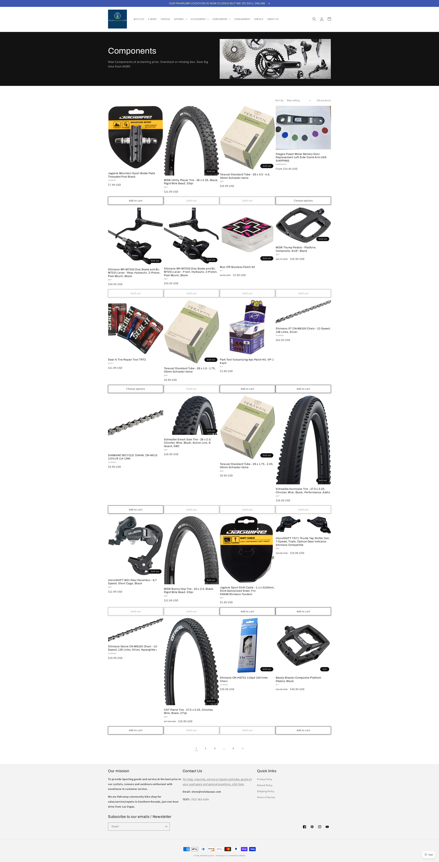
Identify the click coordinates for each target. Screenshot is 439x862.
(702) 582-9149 (200, 799)
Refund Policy (264, 785)
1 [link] (196, 748)
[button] (180, 19)
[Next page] (242, 748)
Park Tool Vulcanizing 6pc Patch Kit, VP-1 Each (247, 361)
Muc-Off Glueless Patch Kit (237, 267)
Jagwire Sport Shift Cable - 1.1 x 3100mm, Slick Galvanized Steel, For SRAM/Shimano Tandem (247, 591)
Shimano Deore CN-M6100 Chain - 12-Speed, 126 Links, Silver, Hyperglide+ (133, 648)
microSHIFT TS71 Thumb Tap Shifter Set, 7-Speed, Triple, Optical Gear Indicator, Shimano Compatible (303, 541)
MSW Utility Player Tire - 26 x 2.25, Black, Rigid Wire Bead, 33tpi (191, 182)
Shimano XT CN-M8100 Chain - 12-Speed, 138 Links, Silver (303, 330)
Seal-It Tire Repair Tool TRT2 (127, 359)
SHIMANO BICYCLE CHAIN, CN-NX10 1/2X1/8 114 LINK (132, 457)
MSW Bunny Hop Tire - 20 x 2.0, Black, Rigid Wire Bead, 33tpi (189, 590)
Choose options (303, 200)
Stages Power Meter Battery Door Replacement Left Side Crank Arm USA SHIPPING (301, 157)
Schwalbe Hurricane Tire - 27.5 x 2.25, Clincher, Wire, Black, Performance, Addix (303, 490)
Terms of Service (266, 797)
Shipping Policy (265, 791)
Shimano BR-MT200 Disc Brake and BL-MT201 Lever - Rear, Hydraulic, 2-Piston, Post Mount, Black (134, 273)
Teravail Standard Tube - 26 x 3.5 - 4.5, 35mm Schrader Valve (245, 176)
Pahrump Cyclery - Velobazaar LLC (214, 855)
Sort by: (279, 100)
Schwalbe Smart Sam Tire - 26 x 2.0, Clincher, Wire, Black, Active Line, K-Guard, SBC (187, 443)
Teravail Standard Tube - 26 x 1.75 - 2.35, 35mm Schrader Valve (246, 466)
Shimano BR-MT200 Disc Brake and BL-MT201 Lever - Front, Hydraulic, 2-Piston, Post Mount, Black (191, 272)
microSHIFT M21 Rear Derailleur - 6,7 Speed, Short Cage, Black (132, 582)
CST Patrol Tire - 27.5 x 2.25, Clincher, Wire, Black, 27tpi (188, 711)
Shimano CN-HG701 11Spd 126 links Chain (244, 679)
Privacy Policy (264, 779)
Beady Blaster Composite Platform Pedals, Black (298, 679)
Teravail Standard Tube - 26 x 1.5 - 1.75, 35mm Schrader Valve (190, 370)
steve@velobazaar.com (206, 791)
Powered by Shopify (237, 855)
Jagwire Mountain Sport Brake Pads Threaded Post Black (131, 175)
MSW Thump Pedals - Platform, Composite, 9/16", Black (296, 249)
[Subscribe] (166, 826)
